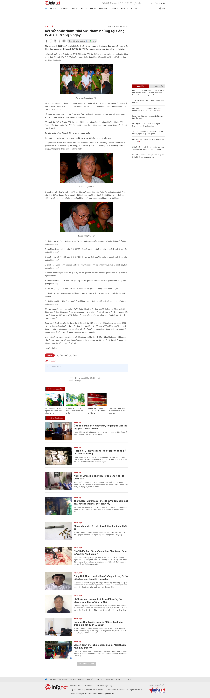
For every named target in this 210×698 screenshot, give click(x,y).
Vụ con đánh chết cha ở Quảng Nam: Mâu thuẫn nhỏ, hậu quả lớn (100, 646)
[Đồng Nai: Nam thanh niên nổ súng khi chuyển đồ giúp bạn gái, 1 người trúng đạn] (58, 581)
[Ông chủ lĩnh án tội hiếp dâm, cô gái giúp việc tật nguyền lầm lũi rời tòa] (58, 431)
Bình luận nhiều (157, 86)
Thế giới (74, 8)
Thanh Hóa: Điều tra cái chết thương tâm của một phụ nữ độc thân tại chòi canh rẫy (101, 502)
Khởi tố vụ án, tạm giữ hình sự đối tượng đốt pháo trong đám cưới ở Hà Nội (98, 600)
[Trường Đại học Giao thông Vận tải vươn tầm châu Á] (75, 399)
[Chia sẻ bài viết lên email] (55, 41)
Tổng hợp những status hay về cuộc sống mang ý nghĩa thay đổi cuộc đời (147, 132)
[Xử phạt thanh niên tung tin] (58, 627)
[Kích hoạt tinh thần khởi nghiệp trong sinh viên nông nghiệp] (54, 399)
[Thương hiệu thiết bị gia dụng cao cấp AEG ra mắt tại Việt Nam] (97, 399)
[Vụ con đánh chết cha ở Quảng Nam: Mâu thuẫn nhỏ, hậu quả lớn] (58, 650)
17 (159, 110)
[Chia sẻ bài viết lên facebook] (46, 41)
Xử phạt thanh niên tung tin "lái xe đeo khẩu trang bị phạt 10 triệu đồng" (98, 623)
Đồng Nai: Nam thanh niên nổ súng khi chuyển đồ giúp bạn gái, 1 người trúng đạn (101, 577)
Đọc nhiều (140, 86)
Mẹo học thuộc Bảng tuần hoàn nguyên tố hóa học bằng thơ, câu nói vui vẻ (147, 125)
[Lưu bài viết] (64, 41)
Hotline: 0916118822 (126, 3)
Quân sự (124, 8)
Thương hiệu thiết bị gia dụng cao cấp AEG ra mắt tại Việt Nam (97, 410)
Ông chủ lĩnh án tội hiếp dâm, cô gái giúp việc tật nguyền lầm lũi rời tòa (100, 427)
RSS (163, 8)
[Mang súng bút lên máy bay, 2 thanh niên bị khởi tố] (58, 531)
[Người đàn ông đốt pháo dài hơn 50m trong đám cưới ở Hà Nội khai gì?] (58, 556)
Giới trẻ (93, 8)
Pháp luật (49, 26)
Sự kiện (134, 8)
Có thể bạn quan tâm (55, 389)
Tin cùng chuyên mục (55, 418)
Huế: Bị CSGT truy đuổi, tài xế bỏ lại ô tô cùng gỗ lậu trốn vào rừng (100, 452)
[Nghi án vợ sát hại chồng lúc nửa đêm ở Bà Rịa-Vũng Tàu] (58, 481)
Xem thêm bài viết (86, 664)
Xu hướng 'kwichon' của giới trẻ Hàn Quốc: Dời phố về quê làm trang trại (148, 156)
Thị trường (64, 8)
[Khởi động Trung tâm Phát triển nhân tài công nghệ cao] (118, 399)
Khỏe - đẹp (103, 8)
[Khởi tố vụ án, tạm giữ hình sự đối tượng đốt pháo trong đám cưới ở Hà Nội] (58, 604)
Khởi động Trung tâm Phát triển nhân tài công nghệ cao (118, 410)
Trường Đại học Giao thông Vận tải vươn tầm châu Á (74, 410)
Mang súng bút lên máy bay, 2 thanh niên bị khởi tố (100, 527)
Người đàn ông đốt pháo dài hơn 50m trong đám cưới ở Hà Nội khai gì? (100, 552)
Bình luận (50, 355)
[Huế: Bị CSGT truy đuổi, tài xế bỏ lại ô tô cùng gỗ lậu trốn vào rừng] (58, 456)
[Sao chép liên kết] (59, 41)
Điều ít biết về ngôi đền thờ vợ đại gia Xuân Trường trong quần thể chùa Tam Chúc (148, 148)
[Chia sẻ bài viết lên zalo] (50, 41)
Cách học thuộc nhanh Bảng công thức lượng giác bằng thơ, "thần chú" (146, 109)
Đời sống (53, 8)
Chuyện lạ (114, 8)
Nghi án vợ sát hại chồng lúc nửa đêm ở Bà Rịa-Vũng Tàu (99, 477)
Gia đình (84, 8)
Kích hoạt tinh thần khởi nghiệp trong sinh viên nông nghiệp (54, 410)
